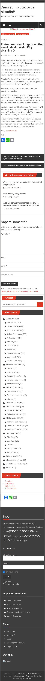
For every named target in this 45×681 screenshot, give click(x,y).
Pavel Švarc (11, 612)
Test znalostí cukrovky (15, 395)
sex (34, 532)
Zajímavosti (11, 357)
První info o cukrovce (15, 380)
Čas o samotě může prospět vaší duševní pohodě (22, 165)
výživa (26, 540)
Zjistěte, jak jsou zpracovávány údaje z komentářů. (20, 291)
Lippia (15, 527)
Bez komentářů (21, 56)
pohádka (26, 527)
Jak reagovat (12, 372)
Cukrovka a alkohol (23, 612)
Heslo (5, 563)
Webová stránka (7, 274)
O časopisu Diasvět (14, 330)
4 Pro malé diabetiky (13, 407)
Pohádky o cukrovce (15, 414)
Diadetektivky (12, 441)
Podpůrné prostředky (15, 376)
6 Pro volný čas (12, 433)
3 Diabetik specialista (14, 403)
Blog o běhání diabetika (15, 643)
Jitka (14, 197)
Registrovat (7, 582)
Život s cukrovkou (14, 361)
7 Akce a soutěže (12, 456)
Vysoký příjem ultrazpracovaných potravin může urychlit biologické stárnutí (21, 157)
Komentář (5, 234)
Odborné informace (8, 34)
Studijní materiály (13, 384)
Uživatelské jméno (10, 555)
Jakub (16, 188)
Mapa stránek (12, 647)
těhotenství (33, 536)
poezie (20, 527)
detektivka (8, 523)
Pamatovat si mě (11, 572)
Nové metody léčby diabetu (14, 194)
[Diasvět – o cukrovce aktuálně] (4, 25)
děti (33, 523)
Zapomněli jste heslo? (11, 584)
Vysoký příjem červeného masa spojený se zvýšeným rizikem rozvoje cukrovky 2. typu (21, 204)
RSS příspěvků (10, 486)
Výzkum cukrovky (22, 34)
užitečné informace (13, 540)
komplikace (8, 527)
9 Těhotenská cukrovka (15, 464)
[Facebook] (3, 140)
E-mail (4, 266)
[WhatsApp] (7, 140)
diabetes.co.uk (11, 131)
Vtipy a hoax (11, 452)
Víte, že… (10, 399)
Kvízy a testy (9, 484)
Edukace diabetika (14, 410)
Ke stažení (8, 481)
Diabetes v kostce (13, 391)
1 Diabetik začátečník (13, 365)
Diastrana (11, 445)
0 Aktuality (10, 319)
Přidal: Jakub (7, 56)
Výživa (9, 349)
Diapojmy (10, 368)
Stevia (7, 536)
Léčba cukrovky (13, 326)
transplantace (18, 536)
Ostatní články (12, 338)
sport (37, 532)
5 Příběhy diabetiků (13, 418)
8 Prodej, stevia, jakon (14, 460)
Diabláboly (11, 437)
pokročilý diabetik (36, 527)
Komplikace (11, 323)
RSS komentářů (10, 489)
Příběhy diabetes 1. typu (16, 426)
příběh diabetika (21, 531)
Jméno (4, 257)
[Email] (12, 140)
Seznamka (17, 601)
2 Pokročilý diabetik (13, 387)
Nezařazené (10, 468)
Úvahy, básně (12, 449)
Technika (10, 346)
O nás (9, 639)
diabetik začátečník (22, 523)
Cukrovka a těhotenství (15, 422)
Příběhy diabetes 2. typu (16, 429)
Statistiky (10, 342)
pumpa (6, 532)
